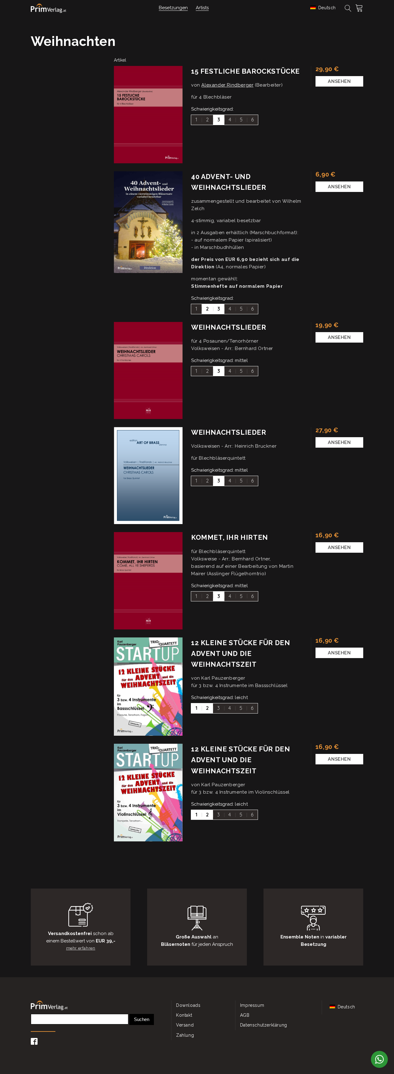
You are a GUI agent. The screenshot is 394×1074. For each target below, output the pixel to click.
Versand (185, 1025)
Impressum (252, 1005)
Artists (202, 7)
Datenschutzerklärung (263, 1025)
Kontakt (184, 1015)
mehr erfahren (80, 948)
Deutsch (326, 7)
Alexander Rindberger (227, 85)
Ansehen (339, 81)
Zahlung (185, 1035)
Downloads (188, 1005)
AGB (245, 1015)
